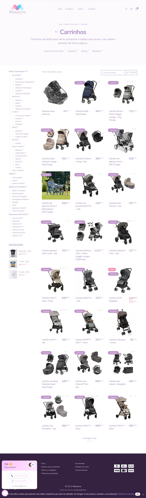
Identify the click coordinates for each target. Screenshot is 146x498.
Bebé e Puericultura (71, 24)
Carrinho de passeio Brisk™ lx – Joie (83, 206)
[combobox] (113, 72)
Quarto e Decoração (17, 186)
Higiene (14, 127)
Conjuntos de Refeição (22, 93)
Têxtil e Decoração (18, 211)
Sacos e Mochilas (17, 170)
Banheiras (18, 131)
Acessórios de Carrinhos (22, 116)
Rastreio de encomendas (50, 467)
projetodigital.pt (80, 490)
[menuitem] (61, 9)
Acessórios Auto (17, 218)
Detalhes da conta (82, 467)
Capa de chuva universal (48, 113)
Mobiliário (15, 202)
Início (60, 24)
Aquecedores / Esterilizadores (24, 82)
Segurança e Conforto (19, 208)
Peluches (18, 106)
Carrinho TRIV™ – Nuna (83, 427)
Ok (138, 494)
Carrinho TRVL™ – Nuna (117, 427)
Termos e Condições (48, 470)
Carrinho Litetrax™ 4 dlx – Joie (117, 252)
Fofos (17, 165)
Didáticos (18, 100)
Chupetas (18, 91)
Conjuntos (18, 118)
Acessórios (18, 79)
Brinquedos (15, 96)
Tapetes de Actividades (22, 109)
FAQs (43, 463)
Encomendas (80, 463)
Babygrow (18, 150)
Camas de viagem (17, 193)
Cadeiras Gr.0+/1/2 (18, 230)
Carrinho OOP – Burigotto (116, 299)
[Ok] (143, 494)
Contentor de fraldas (21, 134)
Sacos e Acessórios (18, 183)
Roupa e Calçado (17, 146)
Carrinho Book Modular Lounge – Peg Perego (50, 161)
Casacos (17, 159)
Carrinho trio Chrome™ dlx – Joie (82, 384)
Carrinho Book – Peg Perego (82, 113)
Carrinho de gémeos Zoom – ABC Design (116, 161)
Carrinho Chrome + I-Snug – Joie (83, 160)
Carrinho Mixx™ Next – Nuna (49, 299)
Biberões (18, 85)
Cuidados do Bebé (21, 137)
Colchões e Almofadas (19, 196)
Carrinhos (15, 112)
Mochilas (18, 143)
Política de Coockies (126, 494)
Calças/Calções (20, 153)
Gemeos (18, 121)
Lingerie (14, 181)
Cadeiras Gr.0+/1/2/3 (18, 233)
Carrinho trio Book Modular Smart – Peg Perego (50, 384)
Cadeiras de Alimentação (23, 88)
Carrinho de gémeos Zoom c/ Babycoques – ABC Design (49, 207)
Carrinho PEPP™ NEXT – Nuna (83, 341)
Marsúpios (15, 140)
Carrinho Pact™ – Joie (49, 341)
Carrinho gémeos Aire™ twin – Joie (49, 252)
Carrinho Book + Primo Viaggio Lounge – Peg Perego (116, 115)
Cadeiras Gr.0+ (16, 224)
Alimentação (16, 75)
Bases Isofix (15, 221)
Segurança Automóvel (18, 214)
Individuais (18, 124)
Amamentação (16, 178)
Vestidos (18, 167)
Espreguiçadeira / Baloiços (20, 199)
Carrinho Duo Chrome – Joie (115, 204)
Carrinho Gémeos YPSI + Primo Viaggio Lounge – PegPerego (83, 255)
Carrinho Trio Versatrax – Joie (49, 427)
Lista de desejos (81, 470)
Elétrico (17, 103)
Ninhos (14, 205)
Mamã (11, 173)
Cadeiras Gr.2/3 (16, 236)
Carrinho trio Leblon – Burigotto (117, 383)
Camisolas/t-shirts (20, 156)
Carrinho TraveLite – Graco (117, 341)
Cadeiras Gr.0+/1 (17, 227)
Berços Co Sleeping (18, 191)
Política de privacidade (49, 473)
